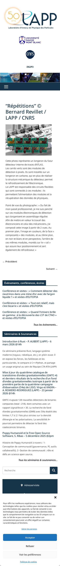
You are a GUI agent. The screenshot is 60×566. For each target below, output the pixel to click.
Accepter (30, 537)
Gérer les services (29, 529)
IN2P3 (30, 66)
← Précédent (9, 261)
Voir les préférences (30, 554)
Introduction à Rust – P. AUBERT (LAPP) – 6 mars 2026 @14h (26, 343)
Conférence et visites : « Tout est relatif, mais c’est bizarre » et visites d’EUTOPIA (28, 304)
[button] (55, 497)
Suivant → (52, 268)
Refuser (30, 546)
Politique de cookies (28, 561)
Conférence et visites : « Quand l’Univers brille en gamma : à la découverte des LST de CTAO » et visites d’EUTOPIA (29, 315)
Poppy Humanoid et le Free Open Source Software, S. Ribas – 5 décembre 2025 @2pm (28, 434)
